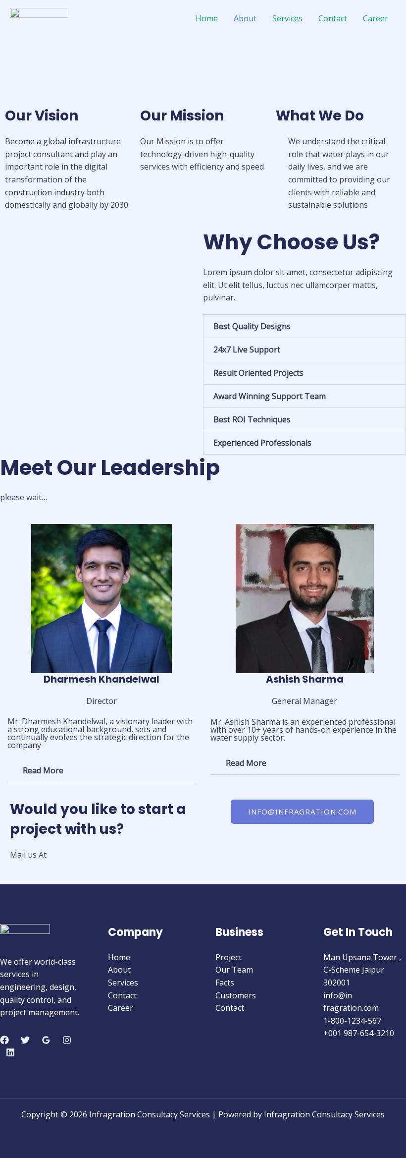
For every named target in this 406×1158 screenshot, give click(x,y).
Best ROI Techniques (252, 419)
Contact (332, 18)
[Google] (46, 1040)
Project (228, 957)
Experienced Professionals (262, 442)
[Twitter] (25, 1040)
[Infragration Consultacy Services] (39, 17)
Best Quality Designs (252, 326)
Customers (235, 995)
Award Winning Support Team (269, 396)
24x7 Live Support (246, 349)
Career (375, 18)
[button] (304, 326)
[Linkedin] (10, 1052)
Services (287, 18)
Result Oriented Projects (258, 372)
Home (207, 18)
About (245, 18)
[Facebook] (4, 1040)
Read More (43, 770)
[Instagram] (66, 1040)
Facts (224, 982)
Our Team (234, 969)
